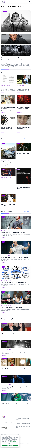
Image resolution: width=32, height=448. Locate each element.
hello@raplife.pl (4, 428)
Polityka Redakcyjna (27, 443)
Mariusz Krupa (3, 85)
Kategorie (18, 430)
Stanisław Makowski (4, 105)
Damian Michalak (3, 160)
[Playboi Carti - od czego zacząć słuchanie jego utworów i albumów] (16, 39)
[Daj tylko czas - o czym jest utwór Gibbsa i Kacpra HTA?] (16, 50)
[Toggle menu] (30, 1)
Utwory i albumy (19, 112)
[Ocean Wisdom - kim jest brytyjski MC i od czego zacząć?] (16, 21)
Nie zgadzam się (10, 443)
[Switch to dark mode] (27, 1)
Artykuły (18, 415)
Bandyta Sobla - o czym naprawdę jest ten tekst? (23, 423)
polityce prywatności (13, 441)
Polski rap (3, 112)
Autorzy (2, 430)
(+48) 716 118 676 (4, 427)
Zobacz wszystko (27, 72)
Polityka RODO (22, 443)
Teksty (2, 132)
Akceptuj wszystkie (10, 445)
